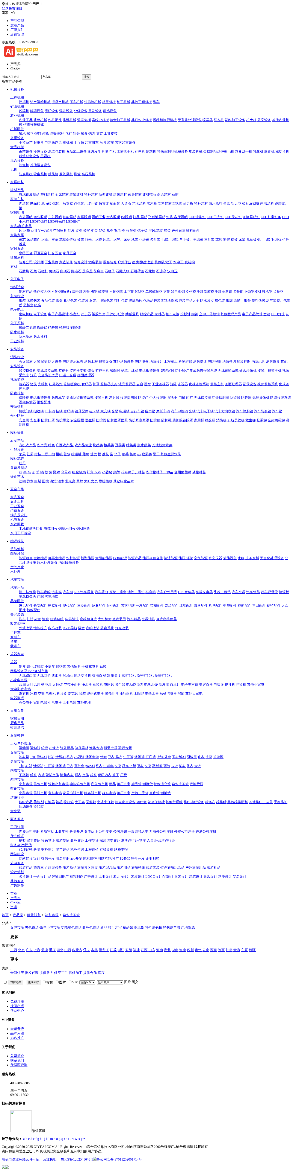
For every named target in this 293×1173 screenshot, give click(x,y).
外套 (103, 757)
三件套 (209, 239)
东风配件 (26, 605)
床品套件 (33, 239)
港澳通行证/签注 (133, 840)
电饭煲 (219, 684)
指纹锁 (38, 411)
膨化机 (269, 151)
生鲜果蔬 (17, 449)
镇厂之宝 (123, 784)
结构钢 (77, 291)
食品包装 (48, 300)
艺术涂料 (139, 203)
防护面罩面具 (117, 420)
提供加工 (75, 973)
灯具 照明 (140, 217)
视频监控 (17, 379)
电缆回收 (50, 528)
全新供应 (17, 973)
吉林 (94, 950)
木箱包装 (33, 300)
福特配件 (274, 605)
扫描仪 (97, 675)
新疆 (252, 950)
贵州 (198, 950)
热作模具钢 (42, 291)
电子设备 (40, 314)
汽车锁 (277, 411)
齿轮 (45, 133)
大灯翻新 (105, 619)
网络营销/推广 (108, 858)
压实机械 (76, 102)
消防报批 (214, 361)
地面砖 (46, 203)
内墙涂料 (267, 203)
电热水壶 (151, 684)
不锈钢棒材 (252, 291)
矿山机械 (17, 106)
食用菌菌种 (182, 472)
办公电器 (26, 702)
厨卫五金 (40, 253)
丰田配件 (259, 605)
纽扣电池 (172, 314)
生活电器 (55, 702)
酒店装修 (95, 262)
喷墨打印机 (163, 675)
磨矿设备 (51, 111)
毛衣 (69, 757)
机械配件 (17, 129)
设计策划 (17, 872)
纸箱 (22, 300)
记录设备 (250, 384)
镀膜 (45, 619)
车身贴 (150, 592)
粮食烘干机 (243, 151)
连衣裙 (24, 757)
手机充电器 (90, 666)
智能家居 (167, 370)
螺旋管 (103, 291)
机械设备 (17, 89)
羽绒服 (192, 757)
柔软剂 (38, 802)
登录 (5, 8)
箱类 (167, 230)
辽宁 (86, 950)
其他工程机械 (141, 102)
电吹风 (109, 684)
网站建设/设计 (29, 858)
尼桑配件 (99, 605)
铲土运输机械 (40, 102)
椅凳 (86, 230)
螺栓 (60, 133)
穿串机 (140, 151)
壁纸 (226, 203)
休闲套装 (92, 757)
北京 (21, 950)
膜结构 (189, 262)
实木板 (152, 203)
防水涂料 (215, 203)
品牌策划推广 (58, 876)
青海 (236, 950)
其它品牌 (128, 605)
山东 (151, 950)
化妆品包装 (151, 300)
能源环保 (17, 553)
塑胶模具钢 (212, 291)
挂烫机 (241, 684)
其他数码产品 (231, 314)
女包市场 (26, 784)
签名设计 (239, 876)
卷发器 (164, 684)
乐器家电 (17, 654)
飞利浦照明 (156, 217)
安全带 (35, 420)
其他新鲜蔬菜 (162, 445)
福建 (136, 950)
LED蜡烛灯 (38, 221)
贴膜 (103, 666)
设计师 (38, 262)
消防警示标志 (73, 361)
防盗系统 (107, 628)
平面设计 (40, 876)
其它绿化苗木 (123, 481)
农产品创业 (83, 445)
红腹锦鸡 (79, 472)
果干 (156, 454)
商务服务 (17, 819)
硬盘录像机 (248, 370)
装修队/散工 (163, 262)
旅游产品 (26, 867)
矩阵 (33, 375)
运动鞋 (35, 748)
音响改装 (93, 628)
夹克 (118, 766)
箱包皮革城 (180, 784)
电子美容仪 (189, 684)
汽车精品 (134, 619)
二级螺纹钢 (154, 291)
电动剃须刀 (134, 684)
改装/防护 (17, 623)
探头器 (172, 397)
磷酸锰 (64, 327)
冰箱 (33, 693)
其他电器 (84, 702)
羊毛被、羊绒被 (191, 239)
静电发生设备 (125, 802)
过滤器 (50, 802)
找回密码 (17, 1006)
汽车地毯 (51, 596)
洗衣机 (24, 693)
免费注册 (15, 8)
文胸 (85, 775)
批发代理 (32, 973)
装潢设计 (138, 876)
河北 (60, 950)
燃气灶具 (111, 693)
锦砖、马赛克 (62, 203)
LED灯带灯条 (271, 217)
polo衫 (90, 766)
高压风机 (88, 174)
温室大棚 (84, 120)
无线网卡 (44, 675)
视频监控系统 (267, 384)
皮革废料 (252, 558)
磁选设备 (110, 111)
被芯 (22, 239)
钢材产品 (26, 291)
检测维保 (185, 361)
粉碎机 (24, 111)
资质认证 (91, 831)
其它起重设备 (125, 142)
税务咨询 (77, 849)
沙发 (71, 230)
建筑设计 (196, 876)
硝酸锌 (75, 327)
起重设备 (17, 138)
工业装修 (51, 262)
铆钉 (37, 133)
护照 (22, 840)
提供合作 (90, 973)
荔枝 (105, 454)
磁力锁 (150, 411)
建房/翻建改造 (143, 262)
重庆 (52, 950)
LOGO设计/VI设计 (159, 876)
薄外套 (79, 766)
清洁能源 (171, 558)
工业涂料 (17, 341)
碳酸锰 (42, 327)
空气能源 (201, 558)
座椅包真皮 (88, 619)
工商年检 (62, 831)
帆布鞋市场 (92, 793)
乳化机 (258, 151)
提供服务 (46, 973)
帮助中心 (17, 1010)
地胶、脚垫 (136, 592)
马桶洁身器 (168, 693)
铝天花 (236, 203)
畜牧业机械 (100, 120)
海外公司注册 (163, 831)
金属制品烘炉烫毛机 (218, 151)
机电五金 (17, 519)
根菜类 (109, 445)
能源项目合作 (152, 558)
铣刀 (91, 133)
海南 (182, 950)
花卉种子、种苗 (133, 472)
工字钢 (129, 291)
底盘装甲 (119, 619)
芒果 (30, 454)
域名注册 (62, 858)
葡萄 (85, 454)
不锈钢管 (116, 291)
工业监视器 (160, 384)
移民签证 (48, 840)
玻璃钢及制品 (29, 194)
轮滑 (44, 748)
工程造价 (92, 849)
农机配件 (55, 120)
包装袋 (83, 300)
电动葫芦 (51, 142)
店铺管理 (17, 34)
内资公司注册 (29, 831)
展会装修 (110, 262)
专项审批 (47, 831)
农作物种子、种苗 (159, 472)
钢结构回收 (67, 528)
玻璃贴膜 (57, 619)
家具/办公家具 (21, 226)
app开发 (76, 858)
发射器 (114, 397)
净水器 (87, 684)
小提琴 (50, 666)
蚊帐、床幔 (93, 239)
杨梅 (133, 454)
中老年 (108, 766)
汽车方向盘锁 (224, 411)
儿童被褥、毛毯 (258, 239)
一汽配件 (142, 605)
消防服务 (141, 361)
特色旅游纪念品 (172, 867)
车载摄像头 (27, 596)
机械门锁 (26, 411)
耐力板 (188, 203)
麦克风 (73, 693)
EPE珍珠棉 (169, 300)
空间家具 (60, 230)
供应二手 (61, 973)
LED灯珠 (278, 314)
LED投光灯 (56, 221)
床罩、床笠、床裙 (116, 239)
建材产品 (17, 190)
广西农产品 (65, 445)
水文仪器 (215, 558)
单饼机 (45, 156)
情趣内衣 (67, 775)
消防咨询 (229, 361)
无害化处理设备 (190, 120)
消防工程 (91, 361)
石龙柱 (150, 271)
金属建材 (62, 194)
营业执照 (50, 1159)
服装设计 (181, 876)
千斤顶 (79, 142)
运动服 (24, 748)
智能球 (115, 370)
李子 (117, 454)
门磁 (181, 397)
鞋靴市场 (17, 788)
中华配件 (230, 605)
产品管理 (17, 21)
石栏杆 (43, 271)
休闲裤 (139, 757)
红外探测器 (220, 397)
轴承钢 (267, 291)
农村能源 (73, 558)
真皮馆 (154, 793)
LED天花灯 (233, 217)
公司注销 (120, 831)
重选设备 (95, 111)
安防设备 (17, 349)
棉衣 (182, 766)
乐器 (13, 662)
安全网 (24, 420)
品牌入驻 (17, 1033)
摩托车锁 (163, 411)
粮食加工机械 (120, 120)
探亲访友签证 (110, 840)
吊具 (103, 142)
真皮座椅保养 (166, 619)
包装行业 (17, 296)
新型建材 (105, 194)
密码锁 (68, 411)
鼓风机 (53, 174)
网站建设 (17, 854)
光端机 (43, 384)
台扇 (22, 684)
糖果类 (147, 454)
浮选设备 (66, 111)
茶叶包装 (121, 300)
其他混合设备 (40, 165)
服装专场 (111, 748)
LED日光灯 (215, 217)
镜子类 (142, 230)
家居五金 (17, 248)
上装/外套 (164, 757)
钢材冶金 (17, 287)
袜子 (115, 775)
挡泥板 (284, 592)
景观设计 (210, 876)
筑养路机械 (92, 102)
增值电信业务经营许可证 (20, 1159)
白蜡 (37, 481)
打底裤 (150, 757)
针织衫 (60, 757)
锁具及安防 (18, 515)
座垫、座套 (118, 592)
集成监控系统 (47, 370)
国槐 (45, 481)
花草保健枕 (67, 239)
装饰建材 (76, 194)
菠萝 (66, 454)
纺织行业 (17, 797)
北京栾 (70, 481)
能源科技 (17, 541)
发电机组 (26, 314)
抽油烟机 (126, 693)
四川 (190, 950)
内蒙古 (77, 950)
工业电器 (69, 702)
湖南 (175, 950)
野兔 (90, 472)
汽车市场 (17, 579)
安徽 (128, 950)
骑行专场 (125, 748)
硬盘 (147, 384)
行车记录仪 (269, 592)
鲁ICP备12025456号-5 (77, 1159)
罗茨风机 (66, 174)
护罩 (96, 384)
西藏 (213, 950)
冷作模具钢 (194, 291)
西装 (166, 766)
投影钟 (185, 314)
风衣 (118, 757)
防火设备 (55, 361)
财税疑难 (106, 849)
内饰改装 (55, 628)
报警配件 (44, 402)
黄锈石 (54, 271)
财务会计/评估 (21, 845)
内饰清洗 (72, 619)
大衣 (197, 766)
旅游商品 (69, 867)
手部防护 (280, 802)
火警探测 (40, 361)
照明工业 (99, 217)
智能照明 (69, 217)
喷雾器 (207, 120)
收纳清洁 (17, 727)
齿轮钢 (278, 291)
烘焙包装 (218, 300)
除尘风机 (40, 174)
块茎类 (98, 445)
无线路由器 (27, 675)
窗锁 (115, 411)
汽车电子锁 (205, 411)
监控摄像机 (27, 370)
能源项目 (26, 558)
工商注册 (17, 827)
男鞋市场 (40, 793)
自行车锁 (137, 411)
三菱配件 (84, 605)
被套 (80, 239)
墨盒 (114, 675)
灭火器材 (26, 361)
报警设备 (105, 361)
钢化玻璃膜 (35, 666)
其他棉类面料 (237, 802)
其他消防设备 (123, 361)
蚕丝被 (91, 802)
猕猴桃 (76, 454)
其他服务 (17, 881)
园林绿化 (17, 432)
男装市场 (17, 761)
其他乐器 (74, 666)
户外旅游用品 (195, 867)
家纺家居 (17, 235)
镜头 (91, 370)
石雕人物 (123, 271)
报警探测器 (128, 397)
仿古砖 (104, 203)
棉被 (234, 239)
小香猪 (107, 472)
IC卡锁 (50, 411)
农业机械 (17, 115)
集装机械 (195, 151)
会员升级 (17, 1029)
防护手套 (62, 420)
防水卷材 (26, 336)
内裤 (41, 775)
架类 (102, 230)
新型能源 (87, 558)
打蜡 (30, 619)
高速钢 (227, 291)
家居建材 (17, 182)
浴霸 (181, 693)
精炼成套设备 (29, 156)
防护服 (155, 420)
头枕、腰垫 (222, 592)
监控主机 (102, 370)
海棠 (53, 481)
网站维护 (90, 858)
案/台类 (119, 230)
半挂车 (15, 632)
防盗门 (143, 397)
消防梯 (221, 420)
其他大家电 (193, 693)
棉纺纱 (221, 802)
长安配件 (40, 605)
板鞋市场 (109, 793)
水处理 (15, 571)
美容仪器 (206, 684)
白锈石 (65, 271)
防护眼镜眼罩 (182, 420)
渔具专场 (96, 748)
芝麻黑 (87, 271)
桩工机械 (123, 102)
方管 (86, 291)
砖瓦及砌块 (250, 203)
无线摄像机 (260, 397)
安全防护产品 (48, 375)
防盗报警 (17, 393)
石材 (13, 266)
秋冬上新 (129, 766)
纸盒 (59, 300)
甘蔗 (93, 454)
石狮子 (110, 271)
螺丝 (30, 133)
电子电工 (17, 309)
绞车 (110, 142)
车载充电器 (204, 592)
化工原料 (17, 323)
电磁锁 (124, 411)
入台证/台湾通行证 (161, 840)
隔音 (81, 628)
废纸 (241, 558)
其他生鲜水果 (170, 454)
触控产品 (147, 314)
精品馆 (136, 784)
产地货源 (196, 784)
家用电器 (40, 702)
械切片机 (282, 151)
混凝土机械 (60, 102)
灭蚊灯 (57, 684)
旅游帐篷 (138, 867)
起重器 (38, 142)
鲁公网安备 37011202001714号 (119, 1159)
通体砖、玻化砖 (86, 203)
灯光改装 (122, 628)
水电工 (178, 262)
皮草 (208, 757)
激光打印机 (145, 675)
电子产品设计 (58, 314)
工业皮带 (111, 133)
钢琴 (22, 666)
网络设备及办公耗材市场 (29, 671)
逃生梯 (90, 420)
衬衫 (51, 757)
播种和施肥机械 (165, 120)
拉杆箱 (68, 802)
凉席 (218, 239)
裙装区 (218, 757)
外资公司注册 (184, 831)
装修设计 (81, 262)
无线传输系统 (228, 370)
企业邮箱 (152, 858)
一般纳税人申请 (140, 831)
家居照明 (17, 212)
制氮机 (24, 165)
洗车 (22, 619)
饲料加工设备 (235, 120)
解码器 (87, 384)
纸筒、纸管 (242, 300)
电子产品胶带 (252, 314)
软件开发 (138, 858)
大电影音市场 (20, 689)
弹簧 (53, 133)
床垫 (26, 230)
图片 (127, 982)
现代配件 (69, 605)
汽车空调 (238, 592)
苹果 (22, 454)
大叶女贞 (91, 481)
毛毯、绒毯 (169, 239)
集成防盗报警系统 (203, 370)
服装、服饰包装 (101, 300)
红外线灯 (182, 370)
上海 (36, 950)
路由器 (56, 675)
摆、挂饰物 (27, 592)
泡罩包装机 (56, 151)
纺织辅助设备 (194, 802)
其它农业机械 (141, 120)
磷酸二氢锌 (27, 327)
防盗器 (235, 397)
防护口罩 (48, 420)
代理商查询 (18, 1065)
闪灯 (189, 397)
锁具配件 (81, 411)
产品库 (18, 915)
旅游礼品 (214, 867)
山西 (67, 950)
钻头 (76, 133)
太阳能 (139, 693)
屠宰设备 (264, 120)
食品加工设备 (76, 151)
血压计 (175, 684)
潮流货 (147, 784)
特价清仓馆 (162, 784)
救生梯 (250, 420)
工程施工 (171, 361)
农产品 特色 (46, 445)
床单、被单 (49, 239)
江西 (144, 950)
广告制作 (17, 885)
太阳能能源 (103, 558)
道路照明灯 (251, 217)
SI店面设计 (121, 876)
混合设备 (17, 160)
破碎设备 (37, 111)
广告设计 (91, 876)
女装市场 (17, 752)
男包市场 (40, 784)
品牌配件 (17, 601)
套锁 (192, 411)
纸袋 (37, 305)
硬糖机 (151, 151)
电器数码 (17, 698)
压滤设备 (26, 806)
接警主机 (101, 397)
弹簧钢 (238, 291)
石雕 (175, 194)
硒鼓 (106, 675)
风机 (13, 169)
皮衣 (201, 757)
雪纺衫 (41, 757)
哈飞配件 (215, 605)
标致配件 (33, 610)
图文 (135, 982)
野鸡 (56, 472)
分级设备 (81, 111)
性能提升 (40, 628)
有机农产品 (27, 445)
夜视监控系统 (199, 384)
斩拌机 (111, 151)
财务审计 (48, 849)
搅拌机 (230, 684)
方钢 (166, 291)
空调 (41, 693)
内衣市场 (17, 770)
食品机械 (17, 147)
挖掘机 (24, 102)
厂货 (123, 775)
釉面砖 (115, 203)
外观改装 (26, 628)
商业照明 (40, 217)
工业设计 (105, 876)
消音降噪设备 (68, 562)
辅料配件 (193, 230)
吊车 (156, 102)
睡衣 (78, 775)
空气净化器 (72, 684)
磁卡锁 (94, 411)
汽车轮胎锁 (244, 411)
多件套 (155, 239)
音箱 (266, 314)
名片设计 (26, 876)
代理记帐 (26, 849)
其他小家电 (255, 684)
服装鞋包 (17, 735)
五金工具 (17, 501)
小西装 (79, 757)
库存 (101, 973)
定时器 (159, 314)
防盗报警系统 (280, 397)
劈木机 (219, 120)
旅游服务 (17, 863)
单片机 (111, 314)
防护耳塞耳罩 (139, 420)
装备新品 (67, 748)
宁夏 (244, 950)
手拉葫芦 (26, 142)
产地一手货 (139, 793)
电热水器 (152, 693)
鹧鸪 (116, 472)
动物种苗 (199, 472)
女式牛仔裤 (105, 802)
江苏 (113, 950)
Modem (68, 675)
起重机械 (109, 102)
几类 (109, 230)
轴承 (22, 133)
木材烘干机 (125, 151)
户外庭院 (178, 230)
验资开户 (76, 831)
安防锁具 (17, 406)
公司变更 (105, 831)
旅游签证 (62, 840)
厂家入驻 (17, 30)
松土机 (251, 120)
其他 (284, 361)
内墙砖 (24, 203)
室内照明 (113, 217)
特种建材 (91, 194)
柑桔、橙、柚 (44, 454)
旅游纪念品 (107, 867)
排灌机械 (69, 120)
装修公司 (26, 262)
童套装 (15, 811)
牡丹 (22, 463)
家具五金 (69, 253)
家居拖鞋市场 (73, 793)
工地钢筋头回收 (31, 528)
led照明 (126, 217)
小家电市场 (18, 680)
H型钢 (140, 291)
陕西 (221, 950)
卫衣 (111, 757)
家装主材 (17, 199)
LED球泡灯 (197, 217)
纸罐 (229, 300)
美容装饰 (17, 614)
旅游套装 (153, 867)
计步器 (86, 314)
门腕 (40, 596)
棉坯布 (210, 802)
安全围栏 (77, 420)
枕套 (134, 239)
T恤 (33, 757)
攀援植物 (105, 481)
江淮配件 (186, 605)
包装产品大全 (189, 300)
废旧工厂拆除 (20, 533)
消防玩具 (258, 361)
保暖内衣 (105, 775)
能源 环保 (185, 558)
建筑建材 (120, 194)
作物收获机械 (33, 124)
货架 (99, 133)
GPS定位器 (186, 592)
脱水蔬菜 (144, 445)
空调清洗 (148, 619)
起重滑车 (92, 142)
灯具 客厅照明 (177, 217)
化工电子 (17, 279)
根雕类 (131, 230)
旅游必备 (55, 867)
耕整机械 (40, 120)
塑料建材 (47, 194)
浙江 (121, 950)
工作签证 (92, 840)
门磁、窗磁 (67, 375)
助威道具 (132, 314)
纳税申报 (121, 849)
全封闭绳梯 (276, 420)
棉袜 (93, 775)
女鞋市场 (26, 793)
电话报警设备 (149, 370)
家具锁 (105, 411)
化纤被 (144, 239)
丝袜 (33, 775)
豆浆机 (98, 684)
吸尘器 (120, 684)
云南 (205, 950)
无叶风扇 (33, 684)
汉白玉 (172, 271)
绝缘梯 (210, 420)
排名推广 (17, 1038)
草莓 (125, 454)
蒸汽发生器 (96, 151)
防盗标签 (58, 397)
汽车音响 (44, 592)
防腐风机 (26, 174)
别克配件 (55, 605)
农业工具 (26, 120)
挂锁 (59, 411)
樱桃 (59, 454)
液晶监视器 (127, 384)
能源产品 (135, 558)
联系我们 (17, 1060)
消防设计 (156, 361)
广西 (13, 950)
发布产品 (17, 25)
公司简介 (17, 1056)
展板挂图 (244, 361)
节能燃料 (17, 549)
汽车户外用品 (167, 592)
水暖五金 (26, 253)
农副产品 (17, 440)
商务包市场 (99, 784)
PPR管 (177, 203)
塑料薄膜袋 (260, 300)
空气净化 (17, 567)
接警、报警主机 (269, 370)
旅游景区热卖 (87, 867)
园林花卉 (17, 458)
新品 (112, 784)
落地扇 (46, 684)
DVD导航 (70, 628)
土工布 (80, 802)
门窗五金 (55, 253)
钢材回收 (83, 528)
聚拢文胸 (52, 775)
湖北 (167, 950)
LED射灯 (73, 221)
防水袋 (205, 300)
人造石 (126, 203)
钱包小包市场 (58, 784)
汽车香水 (102, 592)
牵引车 (15, 637)
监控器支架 (78, 370)
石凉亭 (161, 271)
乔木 (30, 481)
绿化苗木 (17, 476)
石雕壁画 (137, 271)
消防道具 (273, 361)
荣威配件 (157, 605)
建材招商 (149, 194)
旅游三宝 (40, 867)
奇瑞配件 (171, 605)
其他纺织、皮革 (261, 802)
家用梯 (199, 420)
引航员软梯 (236, 420)
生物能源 (40, 558)
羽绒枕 (276, 239)
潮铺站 (165, 793)
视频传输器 (27, 402)
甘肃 (229, 950)
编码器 (24, 384)
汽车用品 (17, 587)
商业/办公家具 (41, 230)
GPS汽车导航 (84, 592)
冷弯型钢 (178, 291)
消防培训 (200, 361)
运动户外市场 (20, 743)
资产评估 (62, 849)
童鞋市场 (55, 793)
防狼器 (246, 397)
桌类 (79, 230)
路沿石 (76, 271)
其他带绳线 (174, 802)
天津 (44, 950)
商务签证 (77, 840)
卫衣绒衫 (179, 757)
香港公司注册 (206, 831)
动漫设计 (225, 876)
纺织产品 (26, 802)
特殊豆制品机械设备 (172, 151)
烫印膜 (38, 806)
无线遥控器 (202, 397)
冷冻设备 (40, 151)
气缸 (68, 133)
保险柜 (24, 397)
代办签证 (17, 836)
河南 (159, 950)
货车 (13, 641)
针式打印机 (127, 675)
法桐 (22, 481)
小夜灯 (74, 314)
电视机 (50, 693)
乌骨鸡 (66, 472)
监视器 (63, 370)
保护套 (61, 666)
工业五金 (17, 506)
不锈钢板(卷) (61, 291)
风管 (77, 174)
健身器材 (81, 748)
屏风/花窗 (155, 230)
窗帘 (226, 239)
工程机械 (17, 97)
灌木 (60, 481)
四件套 (141, 802)
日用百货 (17, 710)
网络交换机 (82, 675)
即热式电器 (95, 693)
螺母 (84, 133)
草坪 (79, 481)
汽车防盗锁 (262, 411)
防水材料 (17, 332)
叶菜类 (131, 445)
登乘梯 (262, 420)
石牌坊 (24, 271)
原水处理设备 (47, 562)
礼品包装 (70, 300)
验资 (36, 849)
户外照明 (55, 217)
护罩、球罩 (129, 370)
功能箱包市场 (79, 784)
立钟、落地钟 (209, 314)
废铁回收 (17, 524)
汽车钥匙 (253, 592)
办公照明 (26, 217)
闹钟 (194, 314)
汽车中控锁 (179, 411)
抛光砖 (35, 203)
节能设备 (230, 558)
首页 (5, 915)
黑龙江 (104, 950)
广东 (29, 950)
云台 (139, 384)
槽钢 (94, 291)
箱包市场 (17, 779)
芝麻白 (99, 271)
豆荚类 (120, 445)
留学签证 (33, 840)
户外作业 (124, 262)
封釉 (37, 619)
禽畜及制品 (18, 467)
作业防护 (17, 415)
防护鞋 (166, 420)
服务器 (125, 858)
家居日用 (17, 718)
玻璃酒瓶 (135, 300)
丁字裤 (24, 775)
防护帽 (101, 420)
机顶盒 (62, 693)
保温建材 (164, 194)
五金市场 (17, 489)
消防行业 (17, 357)
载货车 (15, 646)
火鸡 (97, 472)
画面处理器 (85, 375)
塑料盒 (28, 305)
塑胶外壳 (99, 314)
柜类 (94, 230)
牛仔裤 (128, 757)
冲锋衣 (54, 748)
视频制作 (76, 876)
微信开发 (48, 858)
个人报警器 (157, 397)
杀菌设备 (26, 151)
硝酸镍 (53, 327)
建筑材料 (17, 257)
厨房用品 (17, 723)
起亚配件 (113, 605)
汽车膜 (56, 592)
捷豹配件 (244, 605)
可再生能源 (56, 558)
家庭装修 (66, 262)
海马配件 (201, 605)
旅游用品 (123, 867)
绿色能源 (120, 558)
